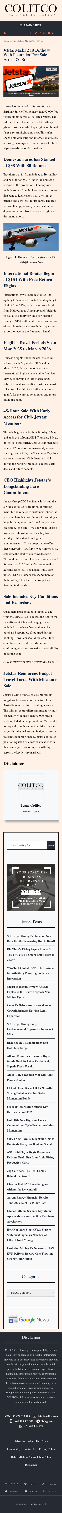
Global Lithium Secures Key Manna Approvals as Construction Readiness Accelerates (30, 1216)
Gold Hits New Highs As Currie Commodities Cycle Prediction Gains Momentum (30, 1125)
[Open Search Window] (5, 33)
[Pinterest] (44, 33)
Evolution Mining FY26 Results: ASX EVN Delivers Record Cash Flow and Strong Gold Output (30, 1253)
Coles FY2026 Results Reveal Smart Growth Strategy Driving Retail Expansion (30, 1010)
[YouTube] (48, 33)
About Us (33, 1441)
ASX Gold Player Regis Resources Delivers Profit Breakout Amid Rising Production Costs (30, 1157)
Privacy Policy (47, 1449)
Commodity (14, 1449)
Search (51, 845)
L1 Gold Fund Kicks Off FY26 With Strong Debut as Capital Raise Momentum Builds (29, 1093)
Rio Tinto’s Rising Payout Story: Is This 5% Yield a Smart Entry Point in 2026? (30, 954)
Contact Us (29, 1449)
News (45, 1441)
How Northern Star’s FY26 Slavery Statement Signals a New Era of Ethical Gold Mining (29, 1234)
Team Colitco (18, 41)
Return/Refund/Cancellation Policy (31, 1457)
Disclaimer (13, 763)
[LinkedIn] (53, 33)
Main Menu (32, 25)
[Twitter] (35, 33)
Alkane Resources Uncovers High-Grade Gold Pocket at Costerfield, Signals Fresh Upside (28, 1061)
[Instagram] (40, 33)
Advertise (19, 1441)
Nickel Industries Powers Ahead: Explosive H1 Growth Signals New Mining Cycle (28, 992)
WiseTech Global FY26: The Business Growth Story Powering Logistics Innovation (30, 973)
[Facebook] (31, 33)
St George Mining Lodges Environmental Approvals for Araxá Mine (30, 1029)
